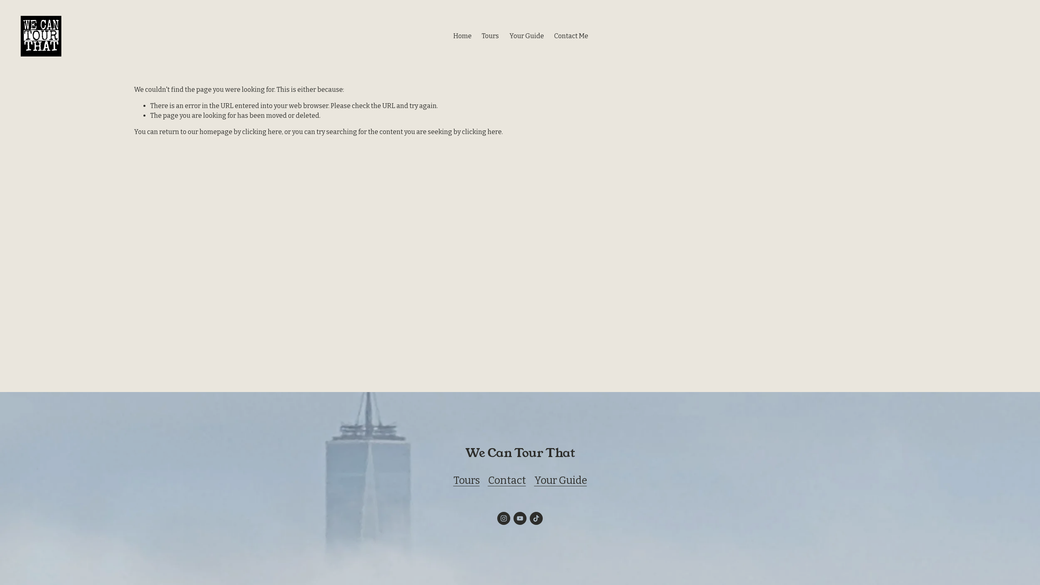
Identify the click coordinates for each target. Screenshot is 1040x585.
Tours (466, 480)
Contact (507, 480)
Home (462, 36)
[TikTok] (536, 518)
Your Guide (526, 36)
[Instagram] (503, 518)
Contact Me (571, 36)
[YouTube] (520, 518)
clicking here (262, 132)
